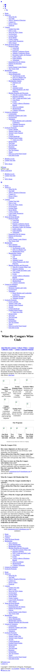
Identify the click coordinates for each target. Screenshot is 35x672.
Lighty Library (16, 56)
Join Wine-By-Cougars (8, 348)
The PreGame (13, 145)
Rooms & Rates (13, 46)
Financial (11, 25)
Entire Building (17, 58)
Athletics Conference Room (21, 53)
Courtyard (15, 50)
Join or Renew (13, 72)
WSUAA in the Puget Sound (17, 153)
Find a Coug (12, 30)
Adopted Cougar (17, 88)
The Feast (12, 143)
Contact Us (12, 22)
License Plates (13, 36)
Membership (8, 70)
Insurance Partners (18, 96)
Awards (11, 134)
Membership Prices (18, 79)
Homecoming (13, 141)
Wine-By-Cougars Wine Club (21, 95)
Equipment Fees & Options (17, 62)
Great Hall (15, 48)
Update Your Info (14, 29)
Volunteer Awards (17, 126)
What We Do (13, 17)
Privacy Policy (13, 24)
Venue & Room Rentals (12, 44)
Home (6, 13)
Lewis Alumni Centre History (18, 67)
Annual (14, 86)
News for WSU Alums (16, 32)
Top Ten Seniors (14, 150)
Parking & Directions (15, 63)
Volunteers (12, 119)
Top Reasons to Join (18, 76)
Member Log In (9, 158)
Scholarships (12, 148)
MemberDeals (16, 108)
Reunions (11, 147)
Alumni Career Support (16, 133)
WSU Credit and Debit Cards (21, 98)
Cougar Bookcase (14, 136)
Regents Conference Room (20, 51)
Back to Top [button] (6, 670)
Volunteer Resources (18, 124)
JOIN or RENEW (6, 170)
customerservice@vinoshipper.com (20, 471)
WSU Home (8, 164)
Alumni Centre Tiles (15, 131)
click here (11, 375)
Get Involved (13, 34)
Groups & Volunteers (11, 112)
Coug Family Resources (16, 41)
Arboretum (15, 60)
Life (13, 84)
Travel (10, 152)
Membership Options (15, 81)
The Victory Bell (14, 69)
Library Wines (22, 348)
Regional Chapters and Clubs (18, 115)
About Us (8, 15)
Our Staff (11, 18)
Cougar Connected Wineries (24, 349)
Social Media (13, 37)
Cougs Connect (13, 39)
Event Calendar (13, 129)
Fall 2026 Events (14, 155)
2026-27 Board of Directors (17, 20)
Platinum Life (16, 82)
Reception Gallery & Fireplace (21, 55)
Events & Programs (11, 127)
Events (14, 102)
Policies (11, 65)
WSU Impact (13, 43)
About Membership (15, 74)
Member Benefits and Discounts (18, 93)
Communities (13, 114)
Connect (7, 27)
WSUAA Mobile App (19, 77)
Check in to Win (17, 140)
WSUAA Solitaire (18, 107)
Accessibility (15, 668)
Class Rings (16, 100)
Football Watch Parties (15, 138)
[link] (5, 5)
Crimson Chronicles (18, 110)
